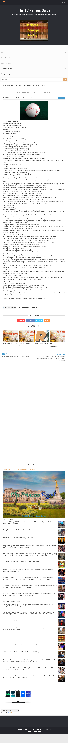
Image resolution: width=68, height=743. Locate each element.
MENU (63, 2)
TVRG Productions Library (41, 343)
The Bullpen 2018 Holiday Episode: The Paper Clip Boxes (16, 356)
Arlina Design (37, 731)
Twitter (39, 320)
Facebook (30, 320)
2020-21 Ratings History (9, 636)
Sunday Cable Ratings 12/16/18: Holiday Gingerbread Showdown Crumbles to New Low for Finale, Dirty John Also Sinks (51, 358)
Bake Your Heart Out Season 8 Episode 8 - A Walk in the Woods (21, 561)
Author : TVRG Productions (27, 307)
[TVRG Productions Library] (42, 336)
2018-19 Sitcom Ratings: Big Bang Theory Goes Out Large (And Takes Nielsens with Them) (29, 644)
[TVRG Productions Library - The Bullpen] (10, 336)
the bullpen (61, 98)
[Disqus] (34, 389)
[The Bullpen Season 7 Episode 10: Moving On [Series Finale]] (57, 336)
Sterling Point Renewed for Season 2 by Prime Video (18, 530)
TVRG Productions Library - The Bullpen (10, 344)
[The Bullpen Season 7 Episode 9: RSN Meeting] (26, 336)
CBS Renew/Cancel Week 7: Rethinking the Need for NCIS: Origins (21, 652)
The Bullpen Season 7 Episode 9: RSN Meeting (25, 344)
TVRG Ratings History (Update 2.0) (12, 620)
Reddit (22, 320)
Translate (14, 713)
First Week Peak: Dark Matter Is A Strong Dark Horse (18, 538)
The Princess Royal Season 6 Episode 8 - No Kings (19, 469)
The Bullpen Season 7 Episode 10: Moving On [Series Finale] (56, 344)
